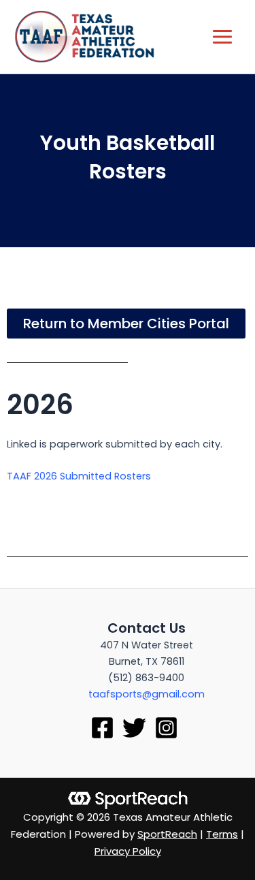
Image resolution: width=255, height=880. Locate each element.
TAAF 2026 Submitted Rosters (79, 476)
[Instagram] (166, 728)
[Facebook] (102, 728)
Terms (222, 834)
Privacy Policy (128, 851)
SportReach (167, 834)
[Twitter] (134, 728)
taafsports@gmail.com (146, 694)
